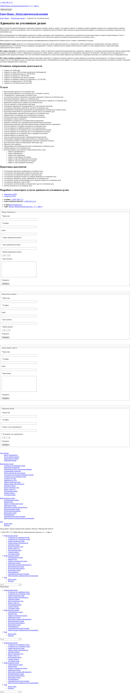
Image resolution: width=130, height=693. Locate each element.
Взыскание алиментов (12, 467)
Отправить (5, 280)
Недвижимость (9, 514)
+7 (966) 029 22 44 (29, 201)
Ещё (1, 522)
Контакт (7, 525)
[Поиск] (20, 585)
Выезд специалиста (11, 455)
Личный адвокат (10, 486)
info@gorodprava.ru (15, 205)
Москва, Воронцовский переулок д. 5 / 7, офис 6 (25, 206)
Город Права (4, 18)
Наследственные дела (11, 487)
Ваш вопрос (6, 373)
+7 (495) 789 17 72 (17, 199)
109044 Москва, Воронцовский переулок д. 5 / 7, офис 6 (19, 6)
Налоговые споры (10, 513)
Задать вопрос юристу (11, 457)
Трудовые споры (10, 495)
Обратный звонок (6, 9)
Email (3, 230)
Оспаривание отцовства (12, 471)
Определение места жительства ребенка (18, 469)
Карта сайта (8, 523)
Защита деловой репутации (13, 504)
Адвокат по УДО (10, 196)
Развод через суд (9, 489)
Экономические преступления (14, 516)
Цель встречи (7, 259)
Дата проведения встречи (11, 245)
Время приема (7, 327)
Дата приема (7, 319)
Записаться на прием (11, 458)
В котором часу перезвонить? (12, 434)
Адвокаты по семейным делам (14, 466)
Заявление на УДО (10, 194)
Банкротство (8, 502)
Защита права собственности (14, 484)
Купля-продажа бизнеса (12, 511)
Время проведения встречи (12, 252)
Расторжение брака (10, 491)
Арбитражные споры (11, 500)
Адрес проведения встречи (12, 237)
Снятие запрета (9, 493)
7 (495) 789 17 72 (6, 2)
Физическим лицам (18, 18)
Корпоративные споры (12, 509)
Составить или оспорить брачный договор (19, 475)
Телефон (5, 223)
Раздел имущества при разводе (14, 473)
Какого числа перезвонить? (12, 427)
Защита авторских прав (12, 482)
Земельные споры (10, 505)
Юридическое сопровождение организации (19, 518)
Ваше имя (6, 216)
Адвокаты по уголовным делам (15, 476)
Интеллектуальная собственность (15, 507)
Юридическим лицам (7, 498)
